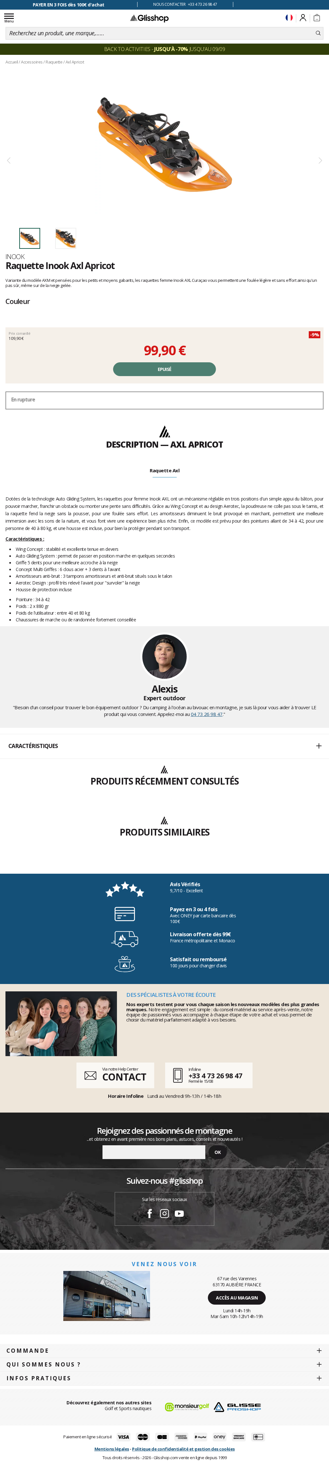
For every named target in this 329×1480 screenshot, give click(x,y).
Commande (27, 1350)
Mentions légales (111, 1449)
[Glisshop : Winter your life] (149, 18)
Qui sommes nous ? (43, 1364)
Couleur (17, 301)
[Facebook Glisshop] (149, 1214)
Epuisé (165, 369)
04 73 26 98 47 (207, 714)
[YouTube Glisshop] (179, 1214)
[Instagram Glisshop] (164, 1214)
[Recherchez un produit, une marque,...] (318, 33)
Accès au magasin (237, 1298)
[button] (164, 746)
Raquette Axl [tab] (164, 470)
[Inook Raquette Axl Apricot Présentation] (164, 144)
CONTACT (124, 1076)
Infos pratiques (38, 1378)
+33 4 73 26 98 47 (215, 1075)
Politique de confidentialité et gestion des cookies (183, 1449)
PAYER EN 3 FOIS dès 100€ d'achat (68, 5)
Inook (14, 256)
